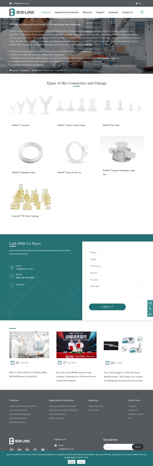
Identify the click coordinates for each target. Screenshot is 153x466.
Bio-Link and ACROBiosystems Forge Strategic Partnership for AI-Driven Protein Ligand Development (76, 376)
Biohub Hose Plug (111, 125)
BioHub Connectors (20, 125)
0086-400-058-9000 (25, 277)
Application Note (96, 406)
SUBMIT (107, 306)
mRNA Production (57, 418)
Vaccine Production (57, 414)
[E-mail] (150, 303)
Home (15, 70)
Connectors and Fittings (77, 70)
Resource (87, 12)
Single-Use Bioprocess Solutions (62, 406)
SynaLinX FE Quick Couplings (25, 215)
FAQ (130, 418)
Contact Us (127, 12)
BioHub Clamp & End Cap (69, 172)
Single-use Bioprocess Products (47, 70)
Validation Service (136, 414)
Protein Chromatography (20, 414)
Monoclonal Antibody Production (63, 410)
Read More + (39, 363)
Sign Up (137, 447)
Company (113, 12)
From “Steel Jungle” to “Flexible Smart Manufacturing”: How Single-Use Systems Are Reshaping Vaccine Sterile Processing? (123, 376)
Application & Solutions (67, 12)
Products (46, 12)
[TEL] (150, 308)
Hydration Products (17, 422)
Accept (81, 462)
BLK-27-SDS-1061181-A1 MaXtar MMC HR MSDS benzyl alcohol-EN (28, 374)
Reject (71, 462)
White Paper (94, 410)
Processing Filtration (18, 418)
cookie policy (70, 457)
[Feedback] (150, 314)
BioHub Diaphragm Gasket (23, 172)
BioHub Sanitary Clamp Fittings (71, 125)
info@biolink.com (21, 3)
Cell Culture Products (18, 410)
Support (100, 12)
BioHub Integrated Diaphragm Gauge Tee (119, 172)
